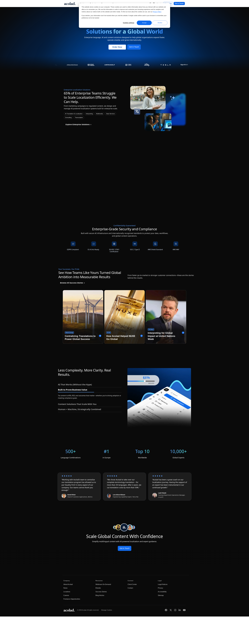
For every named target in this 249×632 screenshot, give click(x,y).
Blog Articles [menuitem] (100, 595)
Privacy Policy (157, 11)
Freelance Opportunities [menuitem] (71, 599)
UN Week (150, 329)
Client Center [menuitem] (132, 584)
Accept (144, 22)
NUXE (108, 332)
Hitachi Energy (69, 332)
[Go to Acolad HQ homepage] (69, 3)
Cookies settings (128, 22)
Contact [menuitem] (130, 588)
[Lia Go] (83, 173)
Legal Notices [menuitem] (162, 584)
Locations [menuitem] (66, 592)
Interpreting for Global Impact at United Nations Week (161, 336)
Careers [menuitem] (66, 595)
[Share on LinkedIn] (180, 610)
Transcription (79, 117)
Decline (160, 22)
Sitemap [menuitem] (161, 595)
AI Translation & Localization (73, 113)
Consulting (68, 117)
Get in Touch (179, 3)
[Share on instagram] (175, 610)
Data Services (110, 113)
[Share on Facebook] (166, 610)
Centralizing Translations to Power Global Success (80, 337)
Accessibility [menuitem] (162, 592)
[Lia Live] (165, 173)
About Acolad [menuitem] (68, 584)
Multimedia (99, 113)
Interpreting (89, 113)
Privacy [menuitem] (160, 588)
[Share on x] (171, 610)
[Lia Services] (124, 173)
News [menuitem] (65, 588)
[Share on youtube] (184, 610)
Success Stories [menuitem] (101, 592)
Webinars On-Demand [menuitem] (103, 584)
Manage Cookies (106, 610)
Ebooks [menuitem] (98, 588)
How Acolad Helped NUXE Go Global (120, 337)
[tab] (90, 384)
